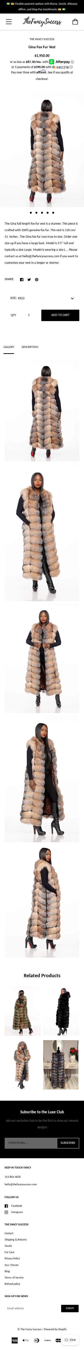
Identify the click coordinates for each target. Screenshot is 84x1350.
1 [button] (31, 213)
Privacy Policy (12, 1258)
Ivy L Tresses (12, 1265)
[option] (42, 150)
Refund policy (12, 1284)
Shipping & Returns (16, 1239)
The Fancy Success (31, 1329)
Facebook (16, 1206)
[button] (42, 67)
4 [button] (48, 213)
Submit (70, 1308)
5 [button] (53, 213)
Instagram (17, 1212)
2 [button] (36, 213)
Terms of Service (14, 1277)
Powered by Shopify (55, 1329)
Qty (13, 315)
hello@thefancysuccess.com (21, 1184)
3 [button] (42, 213)
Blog (7, 1271)
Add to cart (60, 315)
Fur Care (9, 1252)
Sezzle (8, 1246)
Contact (9, 1233)
